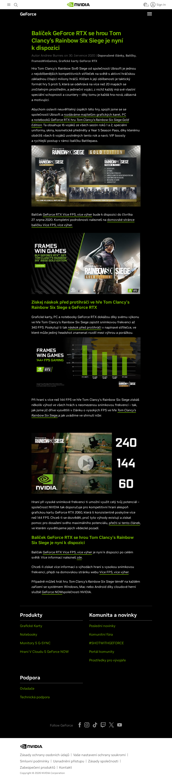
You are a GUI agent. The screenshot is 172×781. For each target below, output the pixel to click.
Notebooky (28, 634)
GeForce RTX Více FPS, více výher (67, 214)
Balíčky (131, 55)
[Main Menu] (8, 5)
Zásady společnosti (103, 761)
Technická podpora (35, 697)
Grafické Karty (31, 626)
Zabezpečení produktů (37, 767)
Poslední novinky (102, 626)
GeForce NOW (52, 592)
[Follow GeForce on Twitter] (111, 724)
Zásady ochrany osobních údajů (44, 755)
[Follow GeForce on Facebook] (79, 724)
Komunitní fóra (101, 634)
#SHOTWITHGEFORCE (106, 643)
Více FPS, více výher (114, 572)
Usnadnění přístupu (68, 761)
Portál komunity (101, 651)
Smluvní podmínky (34, 761)
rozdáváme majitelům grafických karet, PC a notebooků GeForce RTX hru (80, 119)
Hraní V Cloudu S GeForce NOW (44, 651)
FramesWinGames (44, 61)
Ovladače (27, 688)
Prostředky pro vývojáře (107, 660)
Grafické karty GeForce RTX (78, 61)
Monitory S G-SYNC (35, 643)
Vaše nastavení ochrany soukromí (99, 755)
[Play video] (86, 263)
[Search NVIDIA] (16, 4)
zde (79, 557)
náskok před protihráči (84, 327)
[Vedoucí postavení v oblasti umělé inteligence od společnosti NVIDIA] (78, 4)
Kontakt (65, 767)
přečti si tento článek (124, 523)
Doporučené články (111, 55)
